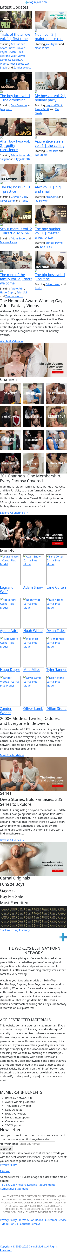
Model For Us (9, 1224)
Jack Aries (46, 246)
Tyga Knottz (23, 159)
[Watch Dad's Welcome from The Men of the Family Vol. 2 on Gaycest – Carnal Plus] (16, 260)
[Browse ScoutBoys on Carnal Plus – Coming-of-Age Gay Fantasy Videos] (56, 416)
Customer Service (56, 1220)
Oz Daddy (14, 59)
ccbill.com (9, 1212)
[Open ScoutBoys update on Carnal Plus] (16, 30)
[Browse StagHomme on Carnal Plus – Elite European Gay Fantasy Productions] (10, 440)
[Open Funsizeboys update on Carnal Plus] (51, 30)
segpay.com (37, 1208)
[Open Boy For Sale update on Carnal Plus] (16, 92)
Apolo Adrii (17, 288)
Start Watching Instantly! (15, 930)
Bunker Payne (54, 243)
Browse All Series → (12, 840)
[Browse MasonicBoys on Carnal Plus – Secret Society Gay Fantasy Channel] (33, 440)
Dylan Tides (16, 52)
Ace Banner (17, 44)
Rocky (24, 200)
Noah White (42, 48)
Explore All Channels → (14, 512)
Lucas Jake (52, 151)
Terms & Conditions (31, 1220)
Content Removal (30, 1224)
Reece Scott (17, 63)
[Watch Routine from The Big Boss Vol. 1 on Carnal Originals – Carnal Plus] (51, 260)
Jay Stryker (52, 44)
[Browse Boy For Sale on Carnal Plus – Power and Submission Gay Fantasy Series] (33, 416)
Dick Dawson (19, 105)
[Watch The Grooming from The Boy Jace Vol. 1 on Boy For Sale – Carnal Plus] (16, 81)
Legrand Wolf (8, 56)
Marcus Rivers (8, 242)
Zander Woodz (22, 67)
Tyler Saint (23, 292)
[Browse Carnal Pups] (10, 463)
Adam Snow (7, 48)
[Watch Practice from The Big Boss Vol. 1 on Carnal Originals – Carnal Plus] (16, 173)
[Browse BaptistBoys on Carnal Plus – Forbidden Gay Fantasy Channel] (56, 393)
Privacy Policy (8, 1220)
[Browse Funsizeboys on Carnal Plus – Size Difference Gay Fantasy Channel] (33, 393)
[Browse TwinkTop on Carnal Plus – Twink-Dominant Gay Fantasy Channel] (56, 440)
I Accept (5, 1171)
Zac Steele (41, 155)
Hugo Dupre (7, 292)
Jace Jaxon (6, 109)
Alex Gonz (52, 197)
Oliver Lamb (7, 200)
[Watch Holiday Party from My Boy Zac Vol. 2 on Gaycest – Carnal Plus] (51, 81)
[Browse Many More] (56, 463)
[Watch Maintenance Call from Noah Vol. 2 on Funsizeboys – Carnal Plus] (51, 20)
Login (32, 2)
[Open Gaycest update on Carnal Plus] (51, 92)
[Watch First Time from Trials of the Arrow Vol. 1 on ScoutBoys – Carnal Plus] (16, 20)
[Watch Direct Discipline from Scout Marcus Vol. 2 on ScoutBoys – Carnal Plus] (16, 214)
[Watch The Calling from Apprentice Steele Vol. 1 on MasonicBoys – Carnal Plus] (51, 127)
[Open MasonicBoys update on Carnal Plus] (51, 137)
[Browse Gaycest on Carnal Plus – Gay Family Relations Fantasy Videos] (10, 393)
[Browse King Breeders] (33, 463)
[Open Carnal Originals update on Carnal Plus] (16, 183)
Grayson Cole (19, 197)
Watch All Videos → (11, 341)
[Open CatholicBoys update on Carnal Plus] (16, 137)
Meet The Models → (12, 755)
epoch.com (53, 1208)
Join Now (41, 2)
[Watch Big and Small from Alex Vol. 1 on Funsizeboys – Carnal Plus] (51, 173)
